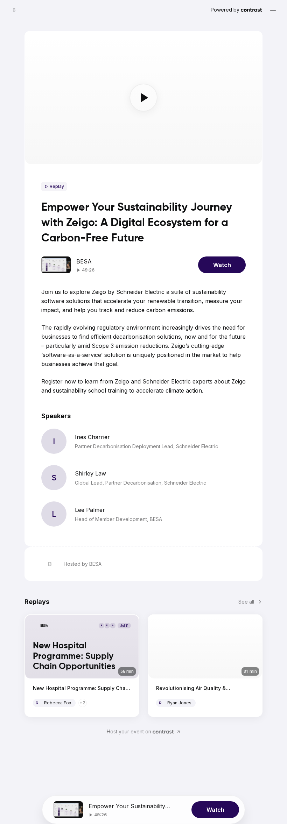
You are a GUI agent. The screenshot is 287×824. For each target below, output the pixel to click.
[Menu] (273, 9)
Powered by (225, 10)
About (117, 703)
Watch (222, 264)
